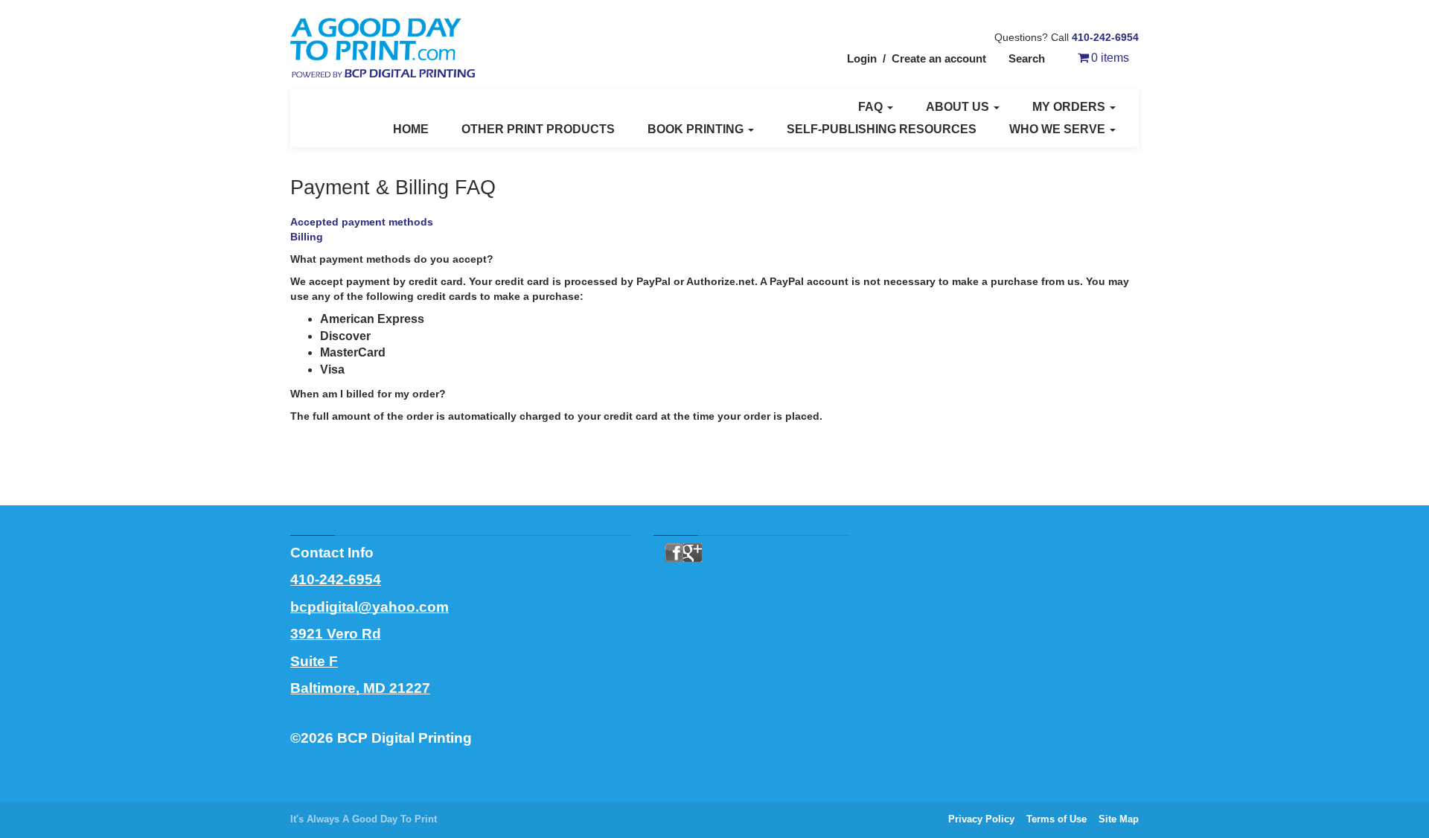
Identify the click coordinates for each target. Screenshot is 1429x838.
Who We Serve (1058, 129)
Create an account (939, 58)
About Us (959, 106)
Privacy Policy (981, 819)
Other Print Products (538, 129)
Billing (306, 237)
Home (411, 129)
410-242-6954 (1105, 37)
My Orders (1070, 106)
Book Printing (697, 129)
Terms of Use (1056, 819)
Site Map (1119, 819)
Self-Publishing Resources (881, 129)
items (1110, 57)
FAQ (872, 106)
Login (862, 58)
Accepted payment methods (361, 222)
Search (1026, 58)
